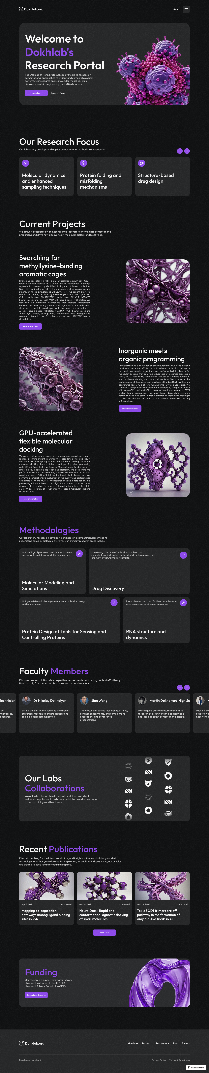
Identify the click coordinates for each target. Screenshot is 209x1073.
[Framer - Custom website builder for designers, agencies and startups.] (196, 1067)
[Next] (187, 151)
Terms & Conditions (179, 1060)
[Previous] (180, 151)
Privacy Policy (159, 1060)
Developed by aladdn (30, 1060)
